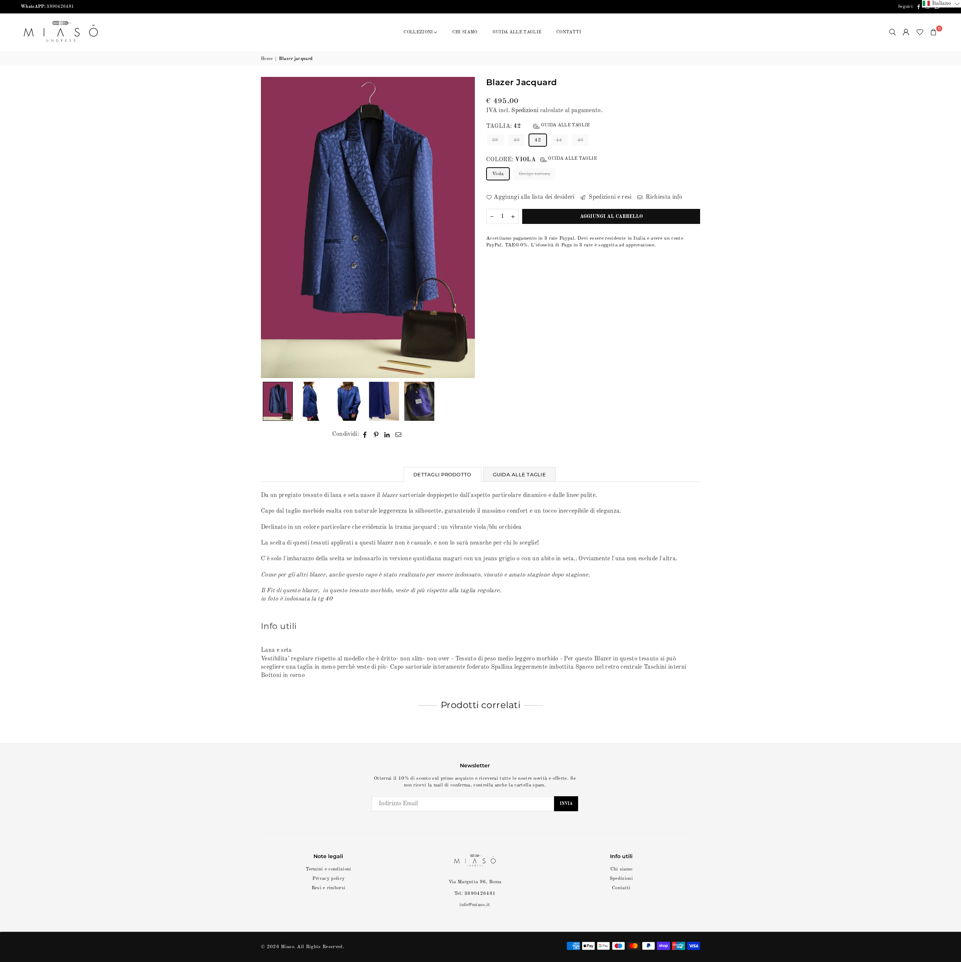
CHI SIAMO (464, 32)
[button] (933, 32)
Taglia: (538, 126)
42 (538, 140)
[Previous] (271, 227)
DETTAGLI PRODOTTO (442, 474)
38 (495, 140)
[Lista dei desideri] (920, 32)
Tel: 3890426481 (475, 893)
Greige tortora (534, 173)
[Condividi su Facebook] (365, 434)
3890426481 (47, 7)
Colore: (541, 160)
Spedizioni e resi (609, 197)
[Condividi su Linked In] (387, 434)
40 (517, 140)
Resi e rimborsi (329, 887)
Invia (566, 804)
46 (580, 140)
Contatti (621, 887)
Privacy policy (328, 878)
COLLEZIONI (418, 32)
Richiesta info (663, 197)
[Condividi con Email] (398, 434)
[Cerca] (892, 32)
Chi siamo (621, 869)
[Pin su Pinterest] (376, 434)
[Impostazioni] (906, 32)
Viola (498, 173)
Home (267, 59)
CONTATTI (568, 32)
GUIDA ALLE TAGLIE (517, 32)
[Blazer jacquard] (277, 401)
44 (559, 140)
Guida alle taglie (565, 125)
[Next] (464, 227)
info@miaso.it (474, 904)
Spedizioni (524, 111)
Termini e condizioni (328, 869)
